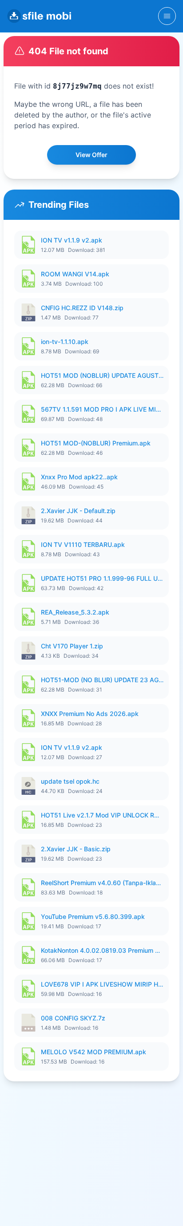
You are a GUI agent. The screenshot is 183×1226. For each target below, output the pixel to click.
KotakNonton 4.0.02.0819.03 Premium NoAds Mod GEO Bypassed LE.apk (102, 950)
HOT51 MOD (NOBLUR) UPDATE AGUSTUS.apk (102, 375)
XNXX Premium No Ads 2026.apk (90, 713)
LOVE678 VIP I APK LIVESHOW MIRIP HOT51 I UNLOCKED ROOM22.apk (102, 984)
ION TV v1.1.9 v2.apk (71, 240)
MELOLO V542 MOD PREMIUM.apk (93, 1052)
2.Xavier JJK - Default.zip (78, 510)
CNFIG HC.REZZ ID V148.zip (82, 308)
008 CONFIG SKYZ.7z (73, 1018)
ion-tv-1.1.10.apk (64, 341)
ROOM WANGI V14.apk (75, 274)
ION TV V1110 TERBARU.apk (83, 544)
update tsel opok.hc (70, 781)
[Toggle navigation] (167, 16)
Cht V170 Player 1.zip (72, 646)
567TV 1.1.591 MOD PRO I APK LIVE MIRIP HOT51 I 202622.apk (102, 409)
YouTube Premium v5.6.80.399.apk (93, 916)
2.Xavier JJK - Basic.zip (76, 849)
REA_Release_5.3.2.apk (75, 612)
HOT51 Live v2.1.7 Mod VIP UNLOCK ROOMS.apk (102, 815)
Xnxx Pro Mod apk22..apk (79, 477)
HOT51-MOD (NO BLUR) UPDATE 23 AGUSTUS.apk (102, 680)
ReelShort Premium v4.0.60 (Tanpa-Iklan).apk (102, 882)
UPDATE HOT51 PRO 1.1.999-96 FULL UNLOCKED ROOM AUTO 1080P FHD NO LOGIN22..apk (102, 578)
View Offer (91, 154)
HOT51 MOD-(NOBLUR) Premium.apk (96, 443)
